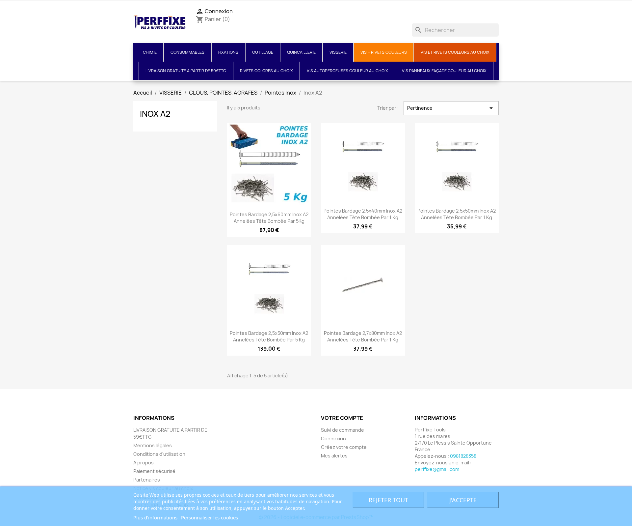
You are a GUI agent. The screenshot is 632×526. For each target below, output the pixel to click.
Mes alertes (334, 456)
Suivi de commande (342, 430)
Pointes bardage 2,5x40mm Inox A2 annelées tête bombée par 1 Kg (363, 214)
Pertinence (451, 108)
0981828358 (463, 456)
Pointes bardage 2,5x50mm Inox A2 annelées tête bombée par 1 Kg (456, 214)
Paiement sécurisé (154, 471)
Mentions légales (152, 445)
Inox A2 (155, 113)
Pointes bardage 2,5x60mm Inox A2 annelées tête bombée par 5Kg (269, 217)
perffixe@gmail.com (437, 469)
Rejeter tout (388, 500)
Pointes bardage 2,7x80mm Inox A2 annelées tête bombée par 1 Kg (363, 336)
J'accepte (463, 500)
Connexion (333, 438)
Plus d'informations (155, 517)
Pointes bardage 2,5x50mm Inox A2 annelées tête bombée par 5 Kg (269, 336)
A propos (143, 462)
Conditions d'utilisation (159, 454)
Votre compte (342, 418)
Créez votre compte (344, 447)
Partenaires (146, 480)
